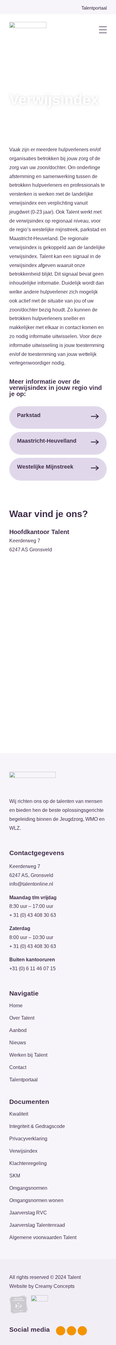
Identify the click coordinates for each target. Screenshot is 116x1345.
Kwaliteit (18, 1114)
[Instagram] (71, 1330)
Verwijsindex (23, 1151)
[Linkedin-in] (82, 1330)
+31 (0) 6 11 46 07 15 (32, 968)
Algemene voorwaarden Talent (42, 1237)
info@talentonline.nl (31, 884)
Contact (17, 1067)
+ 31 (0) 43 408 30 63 (32, 915)
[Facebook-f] (60, 1330)
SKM (14, 1175)
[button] (91, 30)
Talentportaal (23, 1079)
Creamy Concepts (55, 1286)
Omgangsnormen (28, 1188)
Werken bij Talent (28, 1055)
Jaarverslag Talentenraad (37, 1225)
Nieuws (17, 1042)
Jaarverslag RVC (28, 1212)
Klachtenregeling (28, 1163)
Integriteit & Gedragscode (37, 1126)
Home (16, 1005)
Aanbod (18, 1030)
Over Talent (21, 1018)
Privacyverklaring (28, 1138)
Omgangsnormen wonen (36, 1200)
